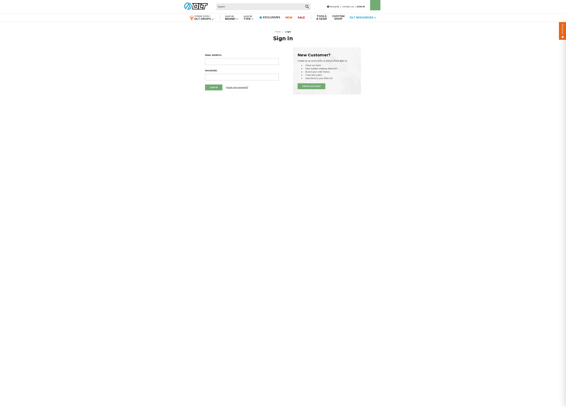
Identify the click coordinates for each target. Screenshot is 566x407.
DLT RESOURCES (362, 17)
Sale (301, 17)
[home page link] (195, 6)
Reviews (562, 29)
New (289, 17)
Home (278, 31)
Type (247, 17)
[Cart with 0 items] (375, 5)
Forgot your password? (237, 87)
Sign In (361, 6)
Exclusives (271, 17)
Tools (321, 17)
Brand (230, 17)
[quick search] (307, 6)
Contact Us (348, 6)
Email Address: (213, 55)
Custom (338, 17)
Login (288, 31)
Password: (211, 70)
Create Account (311, 86)
